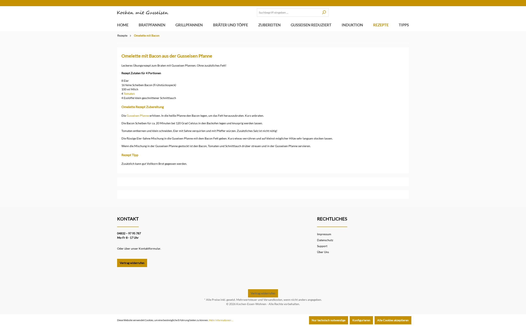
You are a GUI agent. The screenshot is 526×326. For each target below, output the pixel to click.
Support (322, 246)
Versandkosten (272, 299)
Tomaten (129, 93)
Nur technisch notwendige (328, 320)
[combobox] (288, 12)
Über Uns (323, 252)
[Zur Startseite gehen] (142, 12)
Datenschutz (325, 240)
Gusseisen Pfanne (138, 115)
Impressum (324, 234)
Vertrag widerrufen (132, 263)
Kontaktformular (149, 248)
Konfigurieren (361, 320)
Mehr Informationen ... (221, 320)
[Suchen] (324, 12)
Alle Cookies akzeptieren (393, 320)
